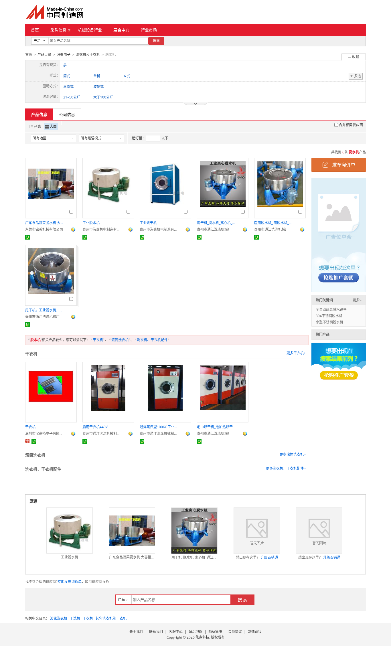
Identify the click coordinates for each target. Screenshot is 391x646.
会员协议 (235, 631)
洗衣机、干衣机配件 (152, 339)
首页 (35, 30)
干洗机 (75, 618)
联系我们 (156, 631)
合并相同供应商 (351, 125)
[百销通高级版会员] (27, 441)
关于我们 (136, 631)
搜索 (156, 40)
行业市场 (149, 30)
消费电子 (63, 54)
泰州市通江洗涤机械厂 (214, 229)
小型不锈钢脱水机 (329, 322)
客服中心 (176, 631)
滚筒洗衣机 (120, 339)
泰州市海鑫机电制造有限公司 (102, 229)
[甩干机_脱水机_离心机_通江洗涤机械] (194, 531)
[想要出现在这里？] (338, 234)
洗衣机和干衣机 (88, 54)
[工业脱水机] (69, 531)
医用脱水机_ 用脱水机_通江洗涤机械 (274, 222)
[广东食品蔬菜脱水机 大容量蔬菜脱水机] (132, 530)
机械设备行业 (90, 30)
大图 (53, 126)
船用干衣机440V (95, 426)
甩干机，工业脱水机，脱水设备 (45, 310)
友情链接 (255, 631)
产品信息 (39, 114)
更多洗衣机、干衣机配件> (286, 469)
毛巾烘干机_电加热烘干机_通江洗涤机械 (217, 426)
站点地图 (195, 631)
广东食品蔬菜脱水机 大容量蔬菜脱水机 (45, 222)
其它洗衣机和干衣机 (111, 618)
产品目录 (44, 54)
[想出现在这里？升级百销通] (257, 531)
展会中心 (121, 30)
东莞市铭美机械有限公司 (44, 229)
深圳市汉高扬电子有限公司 (45, 433)
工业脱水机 (91, 222)
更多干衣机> (296, 353)
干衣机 (98, 339)
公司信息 (67, 114)
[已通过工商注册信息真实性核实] (27, 237)
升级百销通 (269, 557)
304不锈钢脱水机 (329, 315)
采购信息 (58, 30)
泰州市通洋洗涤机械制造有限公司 (102, 433)
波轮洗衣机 (58, 618)
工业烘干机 (148, 222)
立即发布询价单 (70, 581)
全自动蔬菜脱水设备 (331, 309)
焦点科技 (202, 637)
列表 (37, 126)
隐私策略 (215, 631)
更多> (357, 300)
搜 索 (242, 599)
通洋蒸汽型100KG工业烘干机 (160, 426)
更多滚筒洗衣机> (293, 455)
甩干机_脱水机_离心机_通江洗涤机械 (217, 222)
